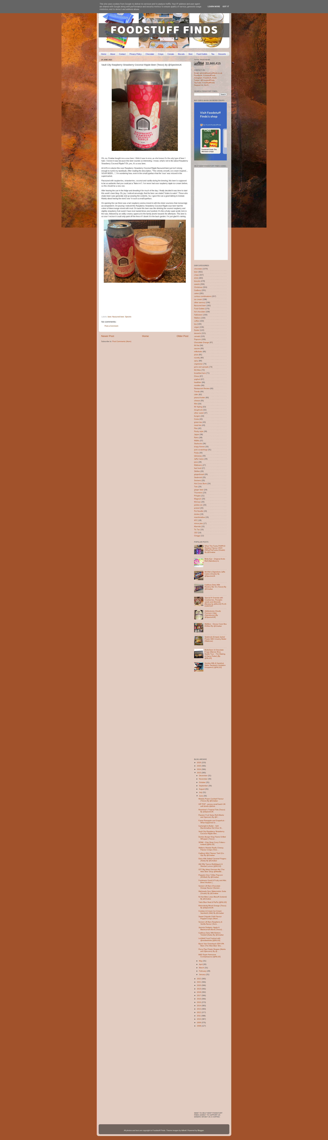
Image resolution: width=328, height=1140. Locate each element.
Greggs (197, 536)
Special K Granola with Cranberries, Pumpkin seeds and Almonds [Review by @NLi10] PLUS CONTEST (215, 602)
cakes (196, 293)
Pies (196, 428)
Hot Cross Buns (200, 484)
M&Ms (196, 441)
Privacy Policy (136, 54)
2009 (199, 1023)
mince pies (198, 523)
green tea (198, 422)
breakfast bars (200, 373)
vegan (196, 327)
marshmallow (199, 517)
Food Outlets (202, 54)
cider (196, 394)
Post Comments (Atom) (121, 341)
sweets (197, 284)
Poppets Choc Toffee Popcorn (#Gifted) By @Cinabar (210, 876)
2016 (199, 999)
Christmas (198, 287)
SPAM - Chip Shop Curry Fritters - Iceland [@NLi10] (212, 843)
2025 (199, 766)
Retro (196, 438)
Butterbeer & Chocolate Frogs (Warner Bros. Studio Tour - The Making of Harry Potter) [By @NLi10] (215, 654)
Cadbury (197, 290)
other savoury (199, 302)
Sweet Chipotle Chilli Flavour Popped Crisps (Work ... (210, 918)
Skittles (197, 471)
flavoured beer (118, 317)
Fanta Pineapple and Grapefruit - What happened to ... (211, 822)
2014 (199, 1006)
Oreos (196, 376)
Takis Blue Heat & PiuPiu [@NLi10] (212, 902)
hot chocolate (199, 312)
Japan (196, 434)
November (203, 779)
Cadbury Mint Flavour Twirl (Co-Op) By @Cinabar (211, 854)
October (202, 782)
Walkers (197, 318)
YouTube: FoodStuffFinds (204, 83)
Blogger (201, 1130)
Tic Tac (197, 530)
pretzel (197, 508)
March (202, 968)
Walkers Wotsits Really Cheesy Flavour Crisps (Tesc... (210, 849)
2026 (199, 763)
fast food (197, 468)
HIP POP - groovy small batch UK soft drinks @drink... (211, 805)
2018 (199, 992)
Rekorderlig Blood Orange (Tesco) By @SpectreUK (212, 907)
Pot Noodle (198, 511)
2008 (199, 1026)
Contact (122, 54)
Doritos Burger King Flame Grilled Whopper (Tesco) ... (212, 838)
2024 (199, 769)
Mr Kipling (198, 407)
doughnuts (198, 410)
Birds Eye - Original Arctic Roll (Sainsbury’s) (215, 560)
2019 (199, 989)
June (201, 796)
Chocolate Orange (201, 342)
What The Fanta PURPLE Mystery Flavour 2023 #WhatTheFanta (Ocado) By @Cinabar (215, 549)
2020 (199, 985)
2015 (199, 1002)
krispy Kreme (199, 447)
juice (196, 462)
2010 (199, 1019)
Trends (197, 392)
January (202, 974)
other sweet (199, 413)
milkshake (198, 352)
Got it (226, 6)
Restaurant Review (201, 388)
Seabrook (198, 477)
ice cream (198, 299)
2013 (199, 1009)
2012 (199, 1012)
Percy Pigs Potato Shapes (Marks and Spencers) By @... (212, 950)
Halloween (198, 315)
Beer (191, 54)
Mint (196, 404)
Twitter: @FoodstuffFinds (204, 80)
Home (103, 54)
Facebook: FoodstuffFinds (204, 75)
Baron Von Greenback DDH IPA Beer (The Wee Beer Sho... (211, 945)
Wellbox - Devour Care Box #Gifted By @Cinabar (216, 625)
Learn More (214, 6)
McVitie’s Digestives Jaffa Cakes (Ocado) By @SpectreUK (215, 574)
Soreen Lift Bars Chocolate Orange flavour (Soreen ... (210, 887)
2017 (199, 995)
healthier (197, 382)
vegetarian (198, 364)
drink (196, 278)
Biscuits (181, 54)
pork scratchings (200, 450)
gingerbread (199, 474)
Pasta (196, 453)
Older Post (182, 336)
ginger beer (198, 490)
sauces (197, 348)
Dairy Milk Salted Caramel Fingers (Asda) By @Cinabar (212, 860)
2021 (199, 982)
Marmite (197, 526)
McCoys (197, 502)
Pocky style (198, 431)
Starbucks (198, 444)
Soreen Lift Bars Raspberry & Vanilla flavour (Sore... (210, 923)
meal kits (197, 425)
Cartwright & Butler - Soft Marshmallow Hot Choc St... (210, 827)
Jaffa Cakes (199, 459)
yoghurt (197, 379)
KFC (196, 520)
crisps (196, 275)
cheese (197, 401)
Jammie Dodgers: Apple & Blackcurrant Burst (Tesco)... (210, 928)
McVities (197, 370)
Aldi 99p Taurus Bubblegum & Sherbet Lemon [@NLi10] (210, 865)
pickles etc (198, 505)
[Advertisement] (139, 298)
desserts (197, 333)
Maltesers (198, 465)
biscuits (197, 281)
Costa (196, 419)
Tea (212, 54)
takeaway (198, 456)
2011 (199, 1016)
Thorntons (198, 493)
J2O (195, 533)
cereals (197, 336)
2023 (199, 773)
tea (195, 324)
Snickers (197, 480)
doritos (197, 514)
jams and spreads (201, 367)
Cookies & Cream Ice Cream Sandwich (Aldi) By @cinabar (211, 912)
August (202, 789)
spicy (196, 361)
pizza (196, 355)
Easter (196, 330)
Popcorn (197, 339)
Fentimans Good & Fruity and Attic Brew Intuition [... (212, 881)
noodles (197, 385)
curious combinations (202, 296)
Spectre (128, 317)
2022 (199, 979)
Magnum (197, 499)
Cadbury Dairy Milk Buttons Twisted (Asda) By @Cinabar (211, 934)
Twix (196, 487)
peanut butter (199, 398)
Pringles (197, 496)
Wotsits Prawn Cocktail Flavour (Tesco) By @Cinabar (211, 800)
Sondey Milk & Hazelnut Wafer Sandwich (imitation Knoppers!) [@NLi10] (215, 665)
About (112, 54)
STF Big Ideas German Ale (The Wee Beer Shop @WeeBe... (211, 871)
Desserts (222, 54)
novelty (197, 358)
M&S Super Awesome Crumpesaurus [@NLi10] (209, 956)
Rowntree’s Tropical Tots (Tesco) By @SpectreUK (211, 811)
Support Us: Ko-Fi (201, 85)
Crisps (160, 54)
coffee (196, 321)
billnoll (183, 1130)
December (203, 776)
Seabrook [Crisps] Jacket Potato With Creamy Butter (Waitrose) (215, 639)
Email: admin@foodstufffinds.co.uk (208, 73)
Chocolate (150, 54)
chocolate (198, 269)
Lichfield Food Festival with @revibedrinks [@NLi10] (209, 939)
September (203, 786)
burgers (197, 416)
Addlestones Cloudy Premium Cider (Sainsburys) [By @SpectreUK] (213, 614)
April (201, 964)
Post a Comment (111, 326)
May (201, 961)
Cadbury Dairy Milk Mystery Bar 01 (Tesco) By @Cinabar (215, 587)
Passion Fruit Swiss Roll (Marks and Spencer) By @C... (211, 816)
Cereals (170, 54)
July (201, 792)
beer (109, 317)
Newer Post (107, 336)
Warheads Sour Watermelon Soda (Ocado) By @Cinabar (212, 892)
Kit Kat (196, 345)
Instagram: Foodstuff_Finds (205, 78)
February (203, 971)
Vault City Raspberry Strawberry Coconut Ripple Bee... (211, 832)
